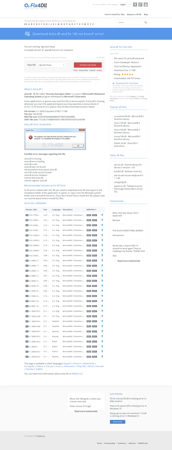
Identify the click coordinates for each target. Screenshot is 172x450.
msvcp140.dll (120, 136)
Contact (99, 70)
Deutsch (77, 363)
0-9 (25, 24)
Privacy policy (109, 443)
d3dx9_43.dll (120, 143)
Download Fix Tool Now (127, 83)
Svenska (30, 369)
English (39, 369)
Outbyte (133, 96)
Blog (146, 14)
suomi (59, 366)
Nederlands (88, 363)
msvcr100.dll (120, 129)
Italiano (39, 366)
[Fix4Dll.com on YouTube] (146, 4)
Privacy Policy (83, 70)
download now (88, 65)
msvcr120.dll (120, 123)
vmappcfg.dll (120, 182)
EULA (76, 70)
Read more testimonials (128, 261)
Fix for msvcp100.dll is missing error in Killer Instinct (128, 400)
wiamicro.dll (120, 186)
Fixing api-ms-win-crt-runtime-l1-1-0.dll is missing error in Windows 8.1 (128, 414)
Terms (99, 443)
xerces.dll (118, 164)
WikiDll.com (77, 373)
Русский (100, 366)
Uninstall (92, 70)
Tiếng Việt (81, 366)
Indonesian (69, 366)
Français (50, 366)
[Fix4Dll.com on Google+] (140, 4)
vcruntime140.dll (122, 116)
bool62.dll (118, 171)
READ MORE (117, 422)
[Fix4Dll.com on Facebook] (135, 4)
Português (29, 366)
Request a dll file (134, 14)
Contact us (122, 443)
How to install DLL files (115, 14)
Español (67, 363)
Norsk (91, 366)
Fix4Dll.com (41, 436)
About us (132, 443)
